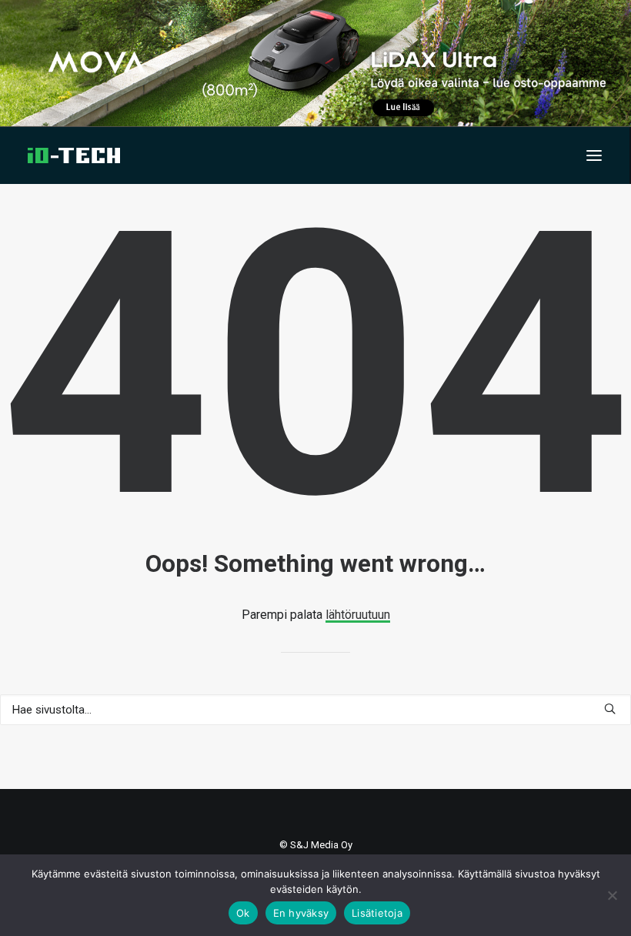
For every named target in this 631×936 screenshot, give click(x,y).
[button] (594, 155)
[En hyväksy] (611, 895)
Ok (243, 913)
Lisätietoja (377, 913)
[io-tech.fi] (74, 155)
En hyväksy (301, 913)
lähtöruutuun (358, 614)
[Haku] (315, 709)
